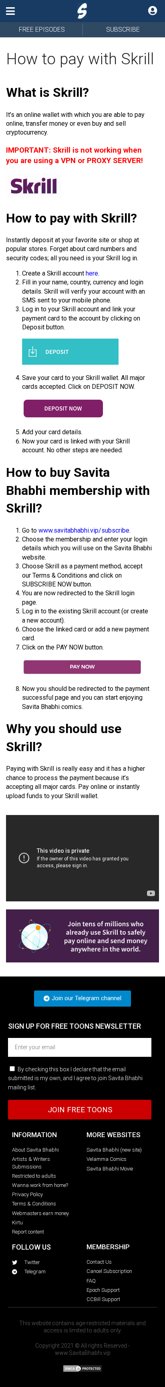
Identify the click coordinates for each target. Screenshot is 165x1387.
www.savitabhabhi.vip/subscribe (83, 530)
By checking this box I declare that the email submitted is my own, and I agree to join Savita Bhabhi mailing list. (75, 1078)
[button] (10, 11)
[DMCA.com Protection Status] (82, 1370)
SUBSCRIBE (123, 29)
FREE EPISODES (42, 29)
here (92, 273)
